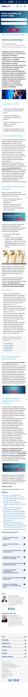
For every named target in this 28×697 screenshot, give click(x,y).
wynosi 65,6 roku (10, 311)
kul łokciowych (11, 417)
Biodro (8, 34)
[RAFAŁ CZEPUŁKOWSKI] (4, 598)
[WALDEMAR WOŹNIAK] (4, 618)
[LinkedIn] (18, 680)
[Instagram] (13, 680)
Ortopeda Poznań (8, 343)
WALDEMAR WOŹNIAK (19, 45)
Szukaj (14, 30)
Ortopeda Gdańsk (8, 347)
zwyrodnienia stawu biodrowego (10, 453)
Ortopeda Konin (8, 350)
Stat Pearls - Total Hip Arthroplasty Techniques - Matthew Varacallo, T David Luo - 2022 (14, 504)
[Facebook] (10, 680)
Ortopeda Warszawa (9, 345)
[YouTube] (15, 680)
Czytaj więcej (10, 607)
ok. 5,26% (13, 329)
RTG (11, 268)
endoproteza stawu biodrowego (17, 34)
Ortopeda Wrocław (8, 349)
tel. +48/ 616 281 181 (6, 666)
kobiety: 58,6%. (12, 304)
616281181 (18, 6)
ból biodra (21, 489)
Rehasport (4, 34)
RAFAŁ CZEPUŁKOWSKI (10, 43)
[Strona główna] (6, 6)
